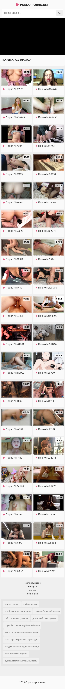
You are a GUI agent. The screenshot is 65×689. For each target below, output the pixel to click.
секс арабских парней (16, 653)
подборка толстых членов (18, 611)
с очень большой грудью (47, 611)
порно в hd (32, 594)
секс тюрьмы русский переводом (21, 639)
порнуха (32, 586)
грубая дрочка (30, 604)
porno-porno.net (34, 4)
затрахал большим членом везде (21, 632)
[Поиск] (59, 13)
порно (32, 590)
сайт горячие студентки (17, 618)
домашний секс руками (44, 618)
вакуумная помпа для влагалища (22, 646)
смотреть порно (32, 583)
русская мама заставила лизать (21, 661)
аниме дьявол (12, 604)
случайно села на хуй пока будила (22, 625)
